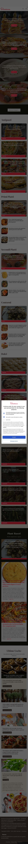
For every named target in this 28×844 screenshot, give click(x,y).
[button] (14, 420)
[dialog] (14, 422)
